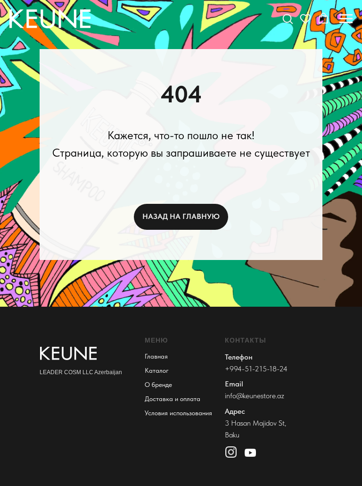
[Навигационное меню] (346, 19)
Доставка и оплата (172, 398)
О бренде (158, 384)
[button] (287, 18)
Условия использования (178, 413)
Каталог (157, 370)
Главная (156, 356)
